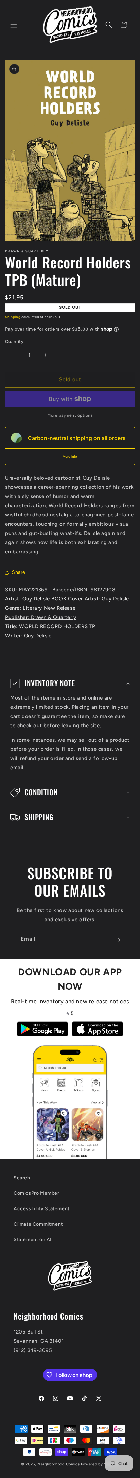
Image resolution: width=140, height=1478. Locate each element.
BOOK (58, 599)
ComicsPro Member (36, 1193)
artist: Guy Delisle (27, 599)
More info (70, 456)
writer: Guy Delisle (28, 636)
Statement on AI (33, 1239)
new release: (60, 608)
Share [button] (18, 572)
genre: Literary (23, 608)
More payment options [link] (70, 415)
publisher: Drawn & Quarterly (40, 617)
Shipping (13, 317)
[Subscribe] (117, 940)
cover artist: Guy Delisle (98, 599)
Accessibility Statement (42, 1209)
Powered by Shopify (100, 1464)
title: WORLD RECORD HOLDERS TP (50, 626)
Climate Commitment (38, 1224)
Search (22, 1178)
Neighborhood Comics (58, 1464)
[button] (13, 24)
